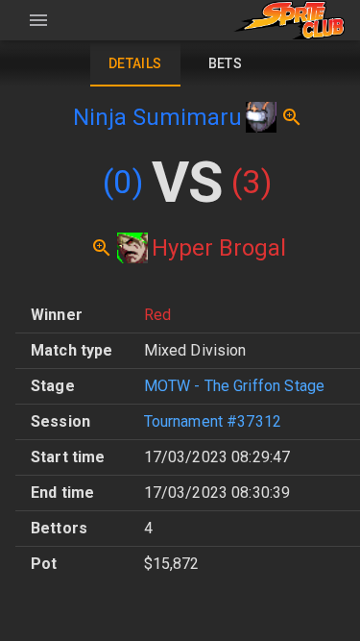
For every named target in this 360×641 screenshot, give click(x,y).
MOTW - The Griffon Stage (234, 386)
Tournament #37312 (213, 421)
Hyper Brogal (219, 247)
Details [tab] (135, 63)
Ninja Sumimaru (157, 117)
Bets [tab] (225, 63)
